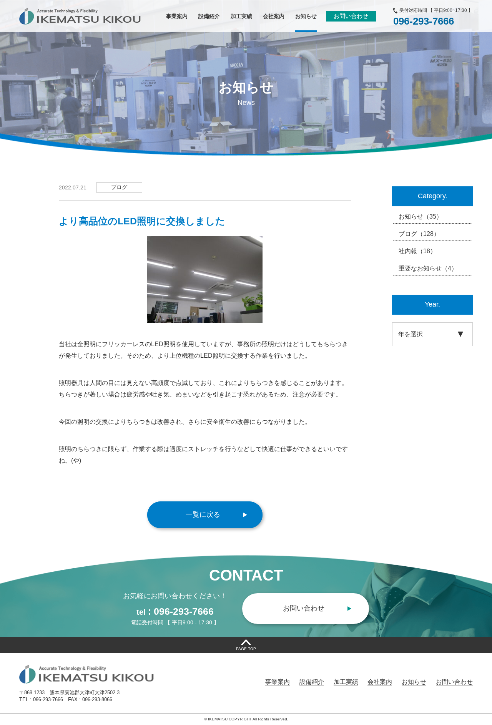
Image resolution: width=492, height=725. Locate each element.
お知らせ (420, 216)
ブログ (419, 234)
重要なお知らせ (428, 268)
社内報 (417, 251)
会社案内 (379, 682)
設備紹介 (311, 682)
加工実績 (346, 682)
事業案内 (277, 682)
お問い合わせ (351, 16)
